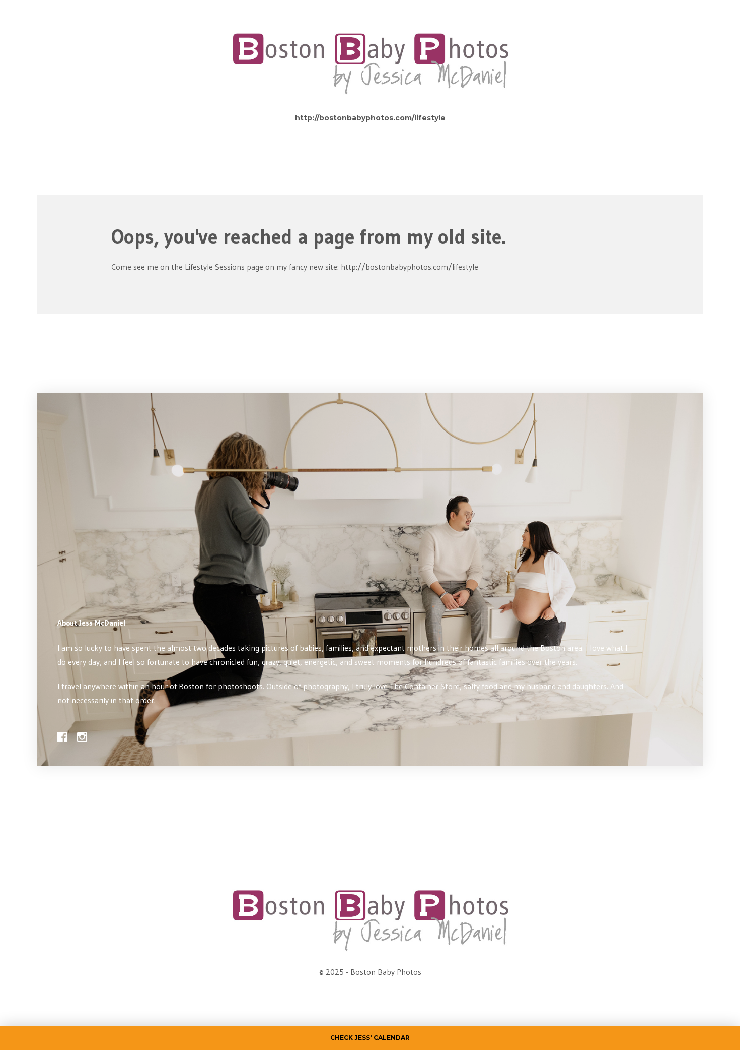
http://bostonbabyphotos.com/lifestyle (370, 117)
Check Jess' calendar (370, 1037)
